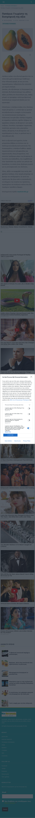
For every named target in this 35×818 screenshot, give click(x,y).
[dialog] (17, 409)
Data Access (17, 441)
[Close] (31, 377)
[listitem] (17, 405)
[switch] (28, 408)
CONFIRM (10, 435)
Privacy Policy (26, 441)
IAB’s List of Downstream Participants (19, 400)
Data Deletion (8, 441)
